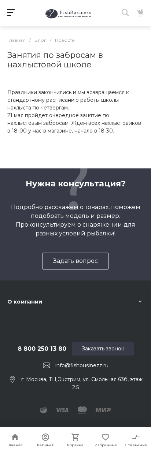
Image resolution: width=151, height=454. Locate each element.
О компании (24, 301)
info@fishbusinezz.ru (81, 365)
